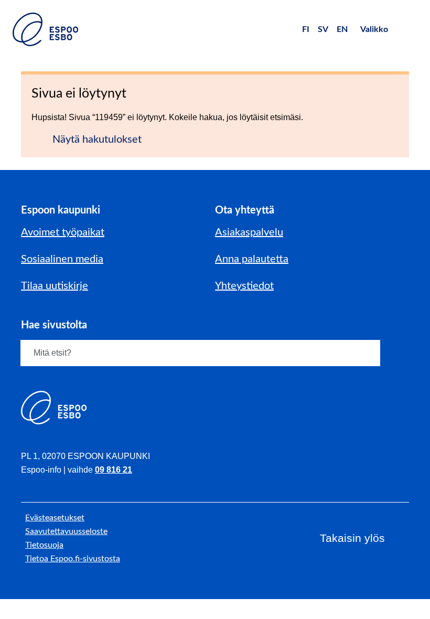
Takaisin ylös (352, 538)
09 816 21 (113, 469)
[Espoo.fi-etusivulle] (45, 29)
